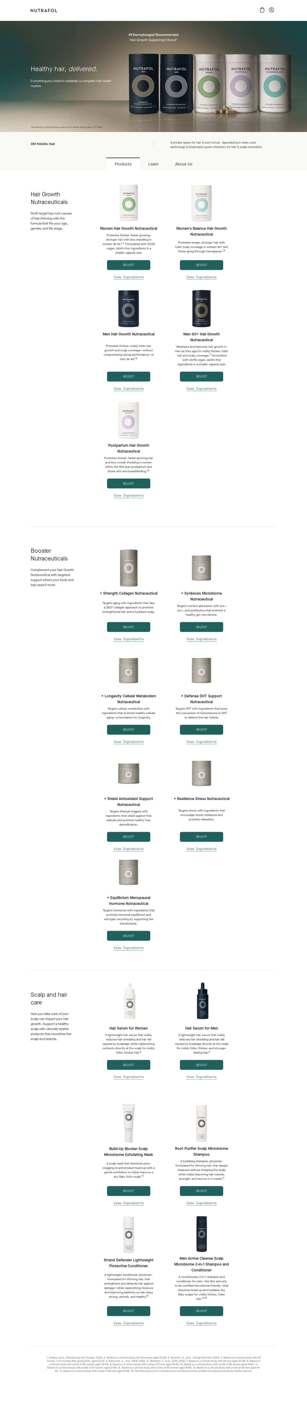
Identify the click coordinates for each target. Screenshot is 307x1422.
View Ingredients (129, 277)
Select (128, 1065)
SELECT (128, 265)
